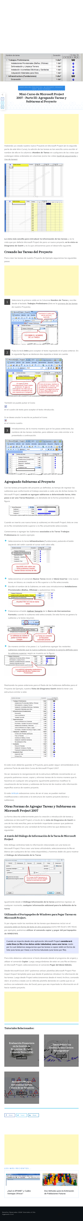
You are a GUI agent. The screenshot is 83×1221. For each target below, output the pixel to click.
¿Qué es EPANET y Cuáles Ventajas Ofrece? (23, 1184)
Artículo (15, 793)
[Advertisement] (41, 129)
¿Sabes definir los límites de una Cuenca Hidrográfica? (61, 1047)
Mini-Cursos (44, 89)
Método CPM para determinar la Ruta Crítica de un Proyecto (21, 1084)
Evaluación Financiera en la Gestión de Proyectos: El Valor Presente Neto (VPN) (21, 1047)
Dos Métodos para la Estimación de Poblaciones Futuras (60, 1184)
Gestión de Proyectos (31, 87)
